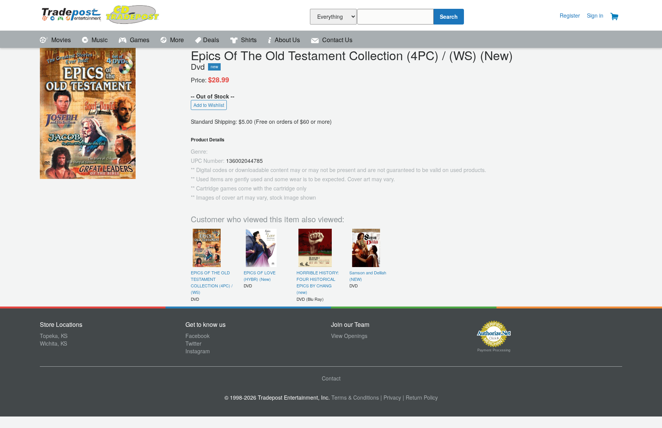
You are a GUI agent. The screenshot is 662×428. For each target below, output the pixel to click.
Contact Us (336, 39)
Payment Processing (493, 350)
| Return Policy (420, 397)
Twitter (193, 343)
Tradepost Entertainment (112, 14)
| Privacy (390, 397)
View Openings (349, 335)
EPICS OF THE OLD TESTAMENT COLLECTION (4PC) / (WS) (212, 282)
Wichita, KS (53, 343)
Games (139, 39)
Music (99, 39)
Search (449, 16)
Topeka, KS (53, 335)
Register (570, 15)
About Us (287, 39)
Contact (331, 378)
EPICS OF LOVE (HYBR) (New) (259, 275)
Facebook (197, 335)
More (177, 39)
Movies (61, 39)
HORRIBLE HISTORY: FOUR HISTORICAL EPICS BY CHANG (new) (318, 282)
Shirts (248, 39)
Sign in (595, 15)
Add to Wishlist (208, 105)
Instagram (197, 351)
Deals (212, 39)
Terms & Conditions (355, 397)
